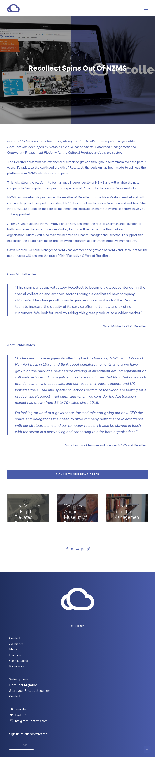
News (13, 649)
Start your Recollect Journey (29, 690)
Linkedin (20, 709)
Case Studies (18, 661)
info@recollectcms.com (31, 721)
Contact (14, 638)
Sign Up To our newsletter (77, 474)
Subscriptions (18, 679)
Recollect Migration (23, 685)
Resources (16, 666)
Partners (15, 655)
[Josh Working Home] (77, 599)
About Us (16, 644)
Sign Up (21, 745)
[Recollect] (35, 8)
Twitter (20, 715)
